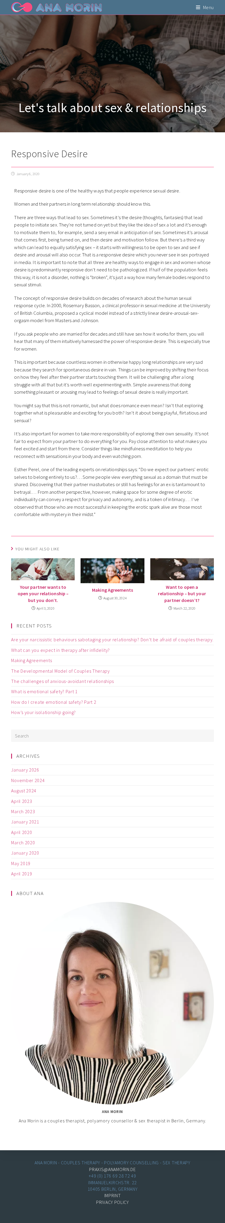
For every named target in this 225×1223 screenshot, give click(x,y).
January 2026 (25, 770)
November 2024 (28, 780)
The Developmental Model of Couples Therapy (60, 671)
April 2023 (21, 801)
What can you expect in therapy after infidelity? (60, 650)
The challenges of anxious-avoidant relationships (62, 681)
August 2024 (23, 791)
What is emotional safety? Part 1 (44, 691)
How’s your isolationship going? (43, 712)
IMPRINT (112, 1195)
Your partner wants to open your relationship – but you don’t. (43, 593)
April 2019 (21, 874)
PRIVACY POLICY (112, 1202)
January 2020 (25, 853)
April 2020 (21, 832)
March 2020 (23, 842)
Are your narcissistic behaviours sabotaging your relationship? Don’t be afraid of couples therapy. (112, 639)
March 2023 (23, 811)
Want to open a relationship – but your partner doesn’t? (182, 593)
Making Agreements (112, 590)
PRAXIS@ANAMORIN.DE (112, 1169)
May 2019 (20, 863)
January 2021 (25, 822)
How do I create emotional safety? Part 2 (53, 702)
